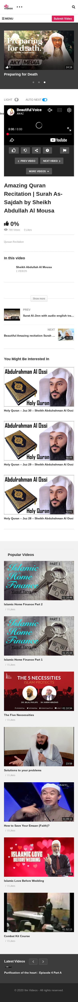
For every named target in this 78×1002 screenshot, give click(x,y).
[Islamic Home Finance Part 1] (39, 636)
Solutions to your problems (22, 770)
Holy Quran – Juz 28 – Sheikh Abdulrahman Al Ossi (38, 518)
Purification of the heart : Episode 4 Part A (33, 972)
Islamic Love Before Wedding (24, 880)
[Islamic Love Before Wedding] (39, 857)
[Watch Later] (47, 150)
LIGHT (8, 99)
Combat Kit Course (17, 936)
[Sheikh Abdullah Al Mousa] (9, 269)
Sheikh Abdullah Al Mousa (34, 267)
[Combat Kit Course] (39, 912)
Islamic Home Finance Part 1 (23, 659)
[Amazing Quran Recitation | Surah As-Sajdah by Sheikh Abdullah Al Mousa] (39, 387)
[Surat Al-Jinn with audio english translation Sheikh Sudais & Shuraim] (39, 319)
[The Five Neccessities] (39, 691)
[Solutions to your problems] (39, 746)
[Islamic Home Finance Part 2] (39, 580)
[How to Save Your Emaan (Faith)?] (39, 802)
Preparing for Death (21, 74)
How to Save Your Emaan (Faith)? (27, 825)
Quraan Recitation (14, 242)
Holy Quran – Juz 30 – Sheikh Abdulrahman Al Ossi (38, 410)
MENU (9, 18)
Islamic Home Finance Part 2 (23, 604)
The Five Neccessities (19, 715)
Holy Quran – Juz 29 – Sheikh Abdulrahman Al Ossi (38, 464)
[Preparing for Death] (39, 50)
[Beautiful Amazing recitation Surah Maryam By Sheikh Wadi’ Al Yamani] (39, 339)
